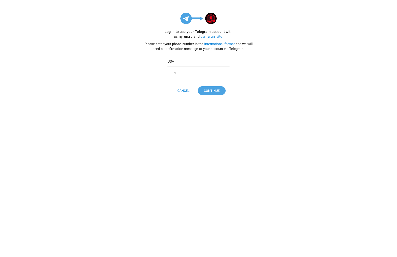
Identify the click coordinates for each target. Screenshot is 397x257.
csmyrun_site (211, 36)
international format (219, 44)
